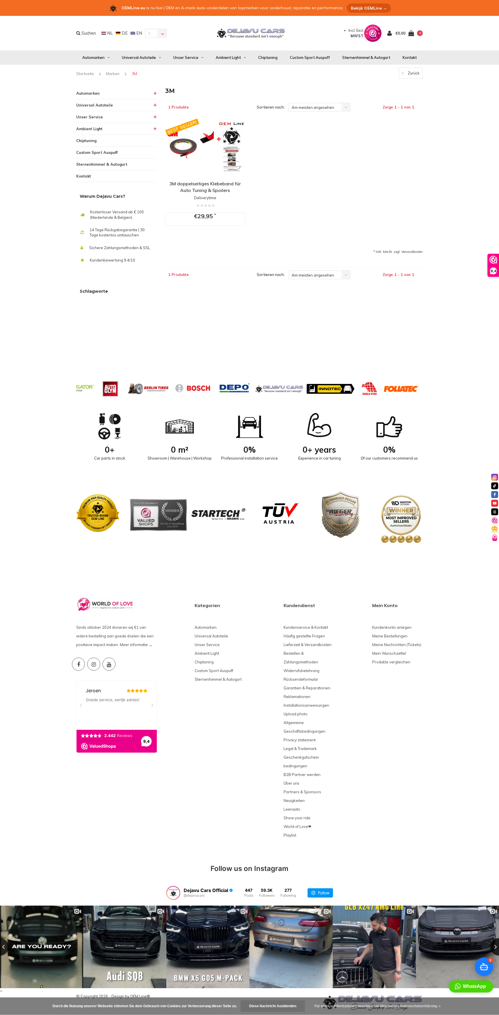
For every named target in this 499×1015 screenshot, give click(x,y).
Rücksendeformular (301, 679)
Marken (113, 73)
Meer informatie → (136, 644)
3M (134, 73)
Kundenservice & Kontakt (306, 627)
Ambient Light (228, 57)
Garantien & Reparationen (307, 688)
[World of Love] (494, 537)
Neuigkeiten (294, 800)
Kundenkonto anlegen (392, 627)
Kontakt (410, 57)
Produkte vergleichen (391, 662)
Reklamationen (297, 696)
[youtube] (494, 503)
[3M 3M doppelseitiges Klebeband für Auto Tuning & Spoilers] (205, 147)
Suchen (88, 33)
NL (109, 33)
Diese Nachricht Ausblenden (272, 1006)
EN (138, 33)
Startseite (85, 73)
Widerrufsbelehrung (301, 670)
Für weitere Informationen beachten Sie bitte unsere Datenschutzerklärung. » (377, 1006)
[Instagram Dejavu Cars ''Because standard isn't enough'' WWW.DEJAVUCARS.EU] (93, 664)
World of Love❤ (297, 826)
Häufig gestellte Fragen (304, 636)
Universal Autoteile (139, 57)
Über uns (291, 783)
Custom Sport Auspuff (310, 57)
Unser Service (185, 57)
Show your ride (297, 818)
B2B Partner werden (302, 774)
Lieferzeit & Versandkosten (308, 644)
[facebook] (494, 494)
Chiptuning (268, 57)
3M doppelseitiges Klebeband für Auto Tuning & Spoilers (205, 187)
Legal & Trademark (300, 748)
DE (124, 33)
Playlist (290, 835)
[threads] (494, 511)
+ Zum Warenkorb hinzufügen (203, 240)
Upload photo (296, 714)
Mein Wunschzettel (389, 653)
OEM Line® (140, 996)
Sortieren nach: (271, 107)
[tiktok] (494, 485)
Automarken (93, 57)
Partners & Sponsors (302, 792)
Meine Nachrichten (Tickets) (396, 644)
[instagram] (494, 477)
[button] (471, 986)
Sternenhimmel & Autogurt (366, 57)
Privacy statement (300, 740)
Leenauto (292, 809)
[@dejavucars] (173, 893)
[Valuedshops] (494, 520)
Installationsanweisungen (306, 705)
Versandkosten (412, 252)
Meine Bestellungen (389, 636)
